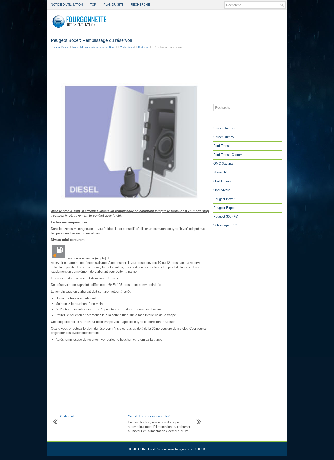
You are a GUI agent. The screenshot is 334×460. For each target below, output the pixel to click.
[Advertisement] (130, 66)
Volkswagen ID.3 (225, 225)
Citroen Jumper (224, 128)
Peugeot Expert (224, 208)
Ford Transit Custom (228, 155)
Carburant (143, 47)
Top (93, 4)
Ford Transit (222, 146)
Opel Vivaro (221, 190)
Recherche (140, 4)
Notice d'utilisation (67, 4)
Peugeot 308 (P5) (225, 216)
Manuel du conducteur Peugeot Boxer (94, 47)
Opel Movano (222, 181)
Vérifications (127, 47)
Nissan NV (221, 172)
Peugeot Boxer (59, 47)
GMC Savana (223, 163)
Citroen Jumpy (223, 137)
